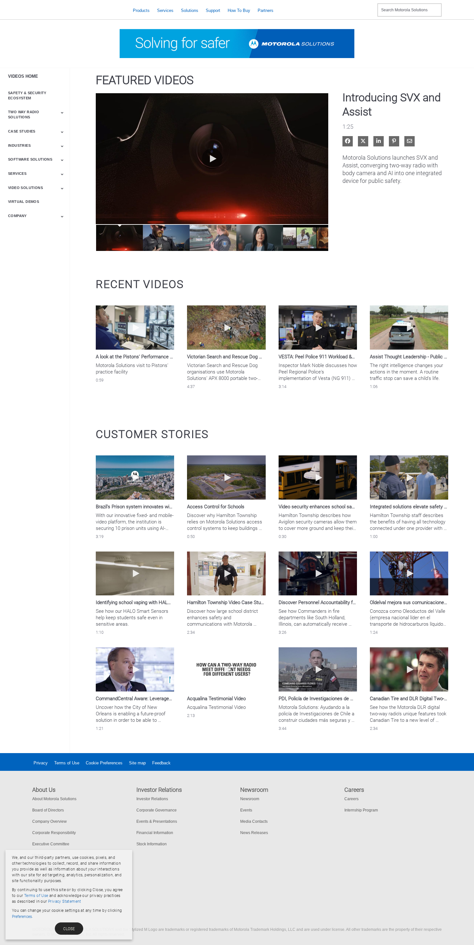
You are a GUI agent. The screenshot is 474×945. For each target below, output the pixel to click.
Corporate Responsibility (54, 833)
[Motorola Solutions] (77, 10)
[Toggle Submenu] (62, 112)
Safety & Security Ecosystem (27, 95)
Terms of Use (66, 763)
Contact (370, 6)
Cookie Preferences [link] (104, 763)
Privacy (41, 763)
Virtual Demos (23, 202)
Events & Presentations (156, 821)
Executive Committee (50, 844)
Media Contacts (254, 821)
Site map (137, 763)
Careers (351, 799)
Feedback (161, 763)
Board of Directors (48, 810)
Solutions (189, 10)
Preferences (22, 916)
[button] (212, 158)
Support (213, 10)
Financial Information (154, 833)
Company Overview (49, 821)
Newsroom (249, 799)
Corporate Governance (156, 810)
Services (165, 10)
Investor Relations (152, 799)
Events (246, 810)
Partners (265, 10)
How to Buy (239, 10)
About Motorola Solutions (54, 799)
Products (141, 10)
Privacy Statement (64, 901)
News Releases (254, 833)
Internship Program (361, 810)
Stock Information (151, 844)
